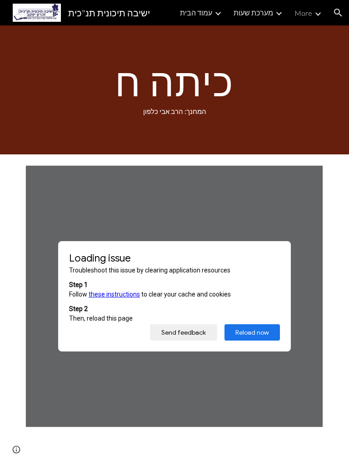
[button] (338, 13)
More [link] (303, 13)
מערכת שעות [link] (253, 12)
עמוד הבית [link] (196, 12)
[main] (174, 90)
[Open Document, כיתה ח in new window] (306, 177)
